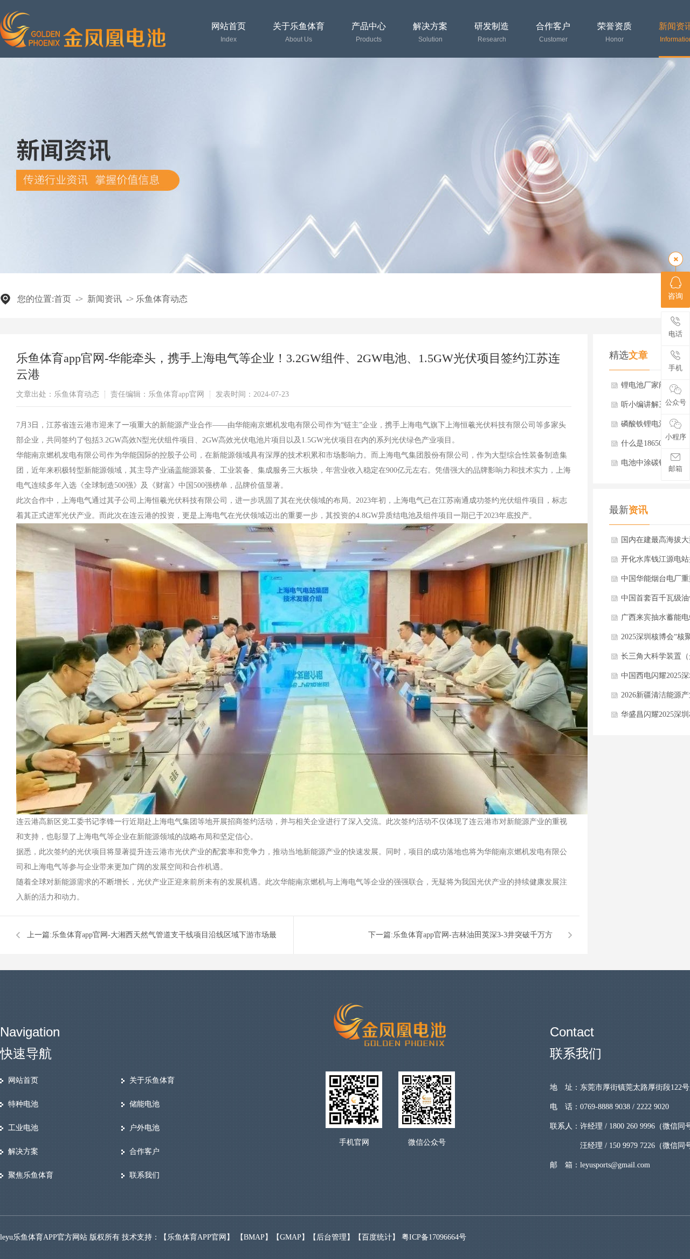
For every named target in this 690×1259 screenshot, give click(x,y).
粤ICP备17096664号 (434, 1237)
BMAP (254, 1237)
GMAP (290, 1237)
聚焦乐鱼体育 (30, 1175)
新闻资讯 (104, 298)
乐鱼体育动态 (162, 298)
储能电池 (144, 1104)
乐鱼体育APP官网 (196, 1237)
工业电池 (23, 1128)
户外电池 (144, 1128)
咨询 (675, 296)
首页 (62, 298)
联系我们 (144, 1175)
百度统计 (377, 1237)
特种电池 (23, 1104)
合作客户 (553, 32)
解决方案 (430, 32)
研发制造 (491, 32)
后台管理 (331, 1237)
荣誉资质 (614, 32)
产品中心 (368, 32)
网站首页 (228, 32)
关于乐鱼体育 (299, 32)
